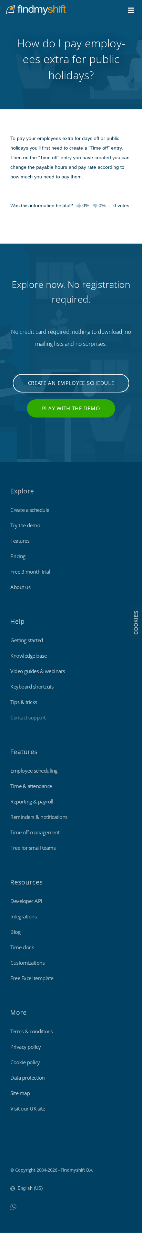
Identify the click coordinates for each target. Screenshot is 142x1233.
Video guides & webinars (37, 671)
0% (101, 205)
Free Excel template (31, 978)
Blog (15, 931)
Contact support (28, 717)
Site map (20, 1093)
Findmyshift (22, 1151)
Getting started (26, 640)
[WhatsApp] (13, 1206)
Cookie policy (25, 1062)
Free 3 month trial (30, 571)
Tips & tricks (23, 701)
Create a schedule (29, 509)
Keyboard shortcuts (31, 686)
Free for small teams (32, 847)
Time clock (22, 947)
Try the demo (25, 525)
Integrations (23, 916)
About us (20, 587)
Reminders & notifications (39, 816)
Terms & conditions (31, 1031)
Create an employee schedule (71, 382)
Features (19, 540)
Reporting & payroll (31, 801)
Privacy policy (25, 1046)
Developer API (26, 900)
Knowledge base (28, 655)
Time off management (35, 832)
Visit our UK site (27, 1108)
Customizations (27, 962)
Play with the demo (71, 408)
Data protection (27, 1077)
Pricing (18, 556)
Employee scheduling (34, 770)
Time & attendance (31, 786)
